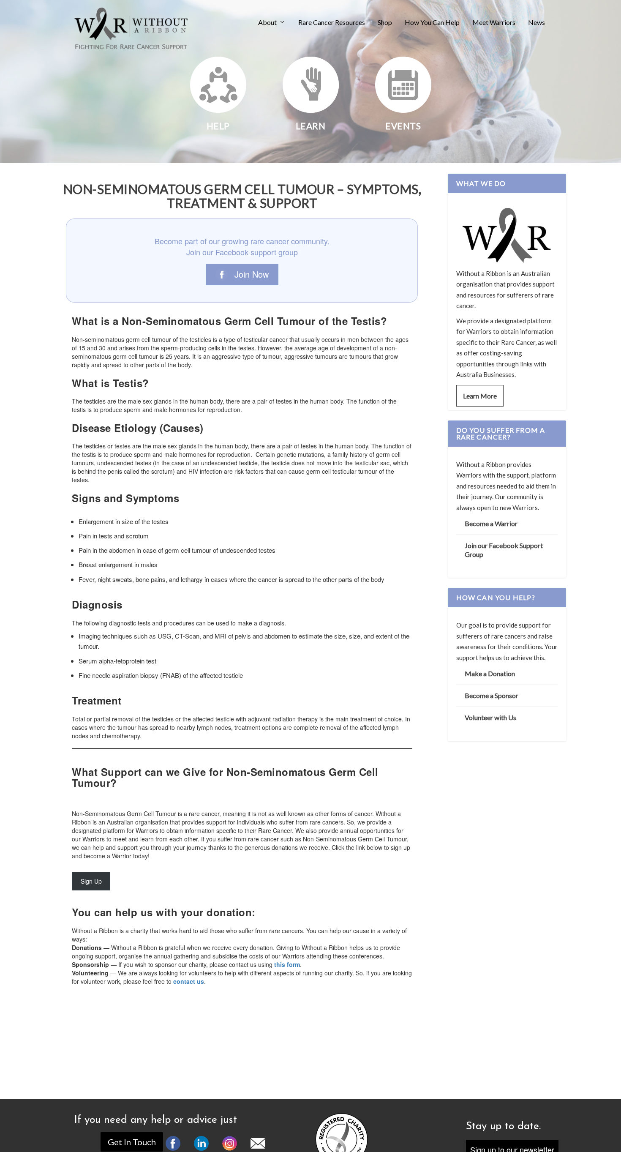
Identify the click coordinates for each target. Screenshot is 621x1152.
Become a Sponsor (491, 695)
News (536, 22)
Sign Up (91, 881)
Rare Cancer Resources (331, 22)
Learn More (480, 396)
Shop (385, 22)
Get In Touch (132, 1142)
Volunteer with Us (490, 717)
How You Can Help (432, 22)
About (267, 22)
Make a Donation (490, 673)
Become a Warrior (491, 523)
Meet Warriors (493, 22)
